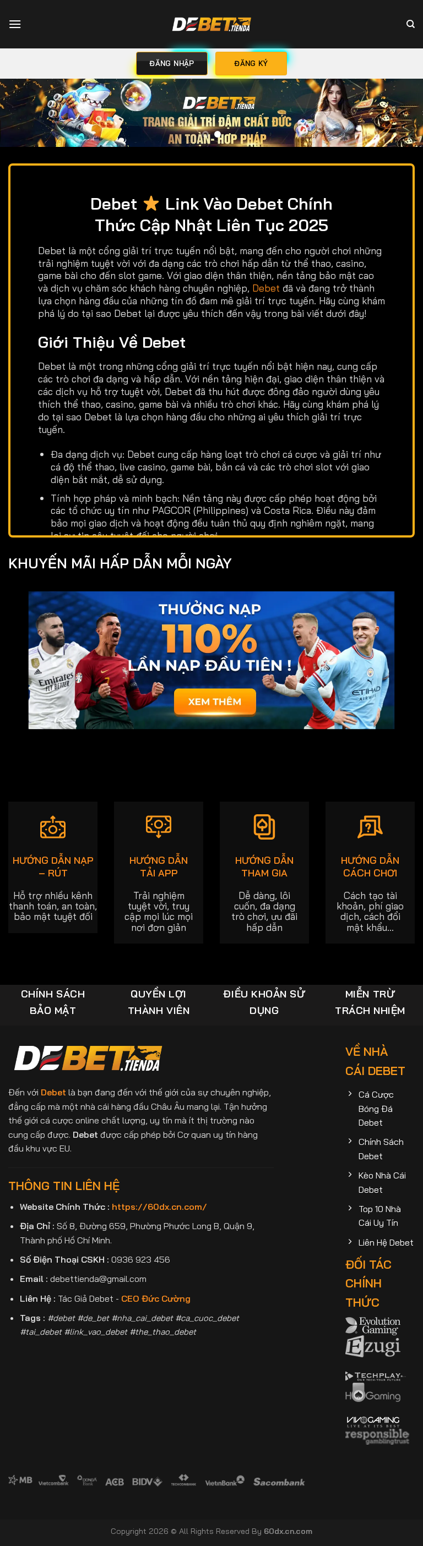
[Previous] (22, 117)
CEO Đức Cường (156, 1298)
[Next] (400, 117)
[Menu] (14, 23)
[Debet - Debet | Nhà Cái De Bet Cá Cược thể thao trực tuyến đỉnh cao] (211, 23)
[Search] (410, 24)
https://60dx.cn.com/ (159, 1206)
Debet (266, 288)
